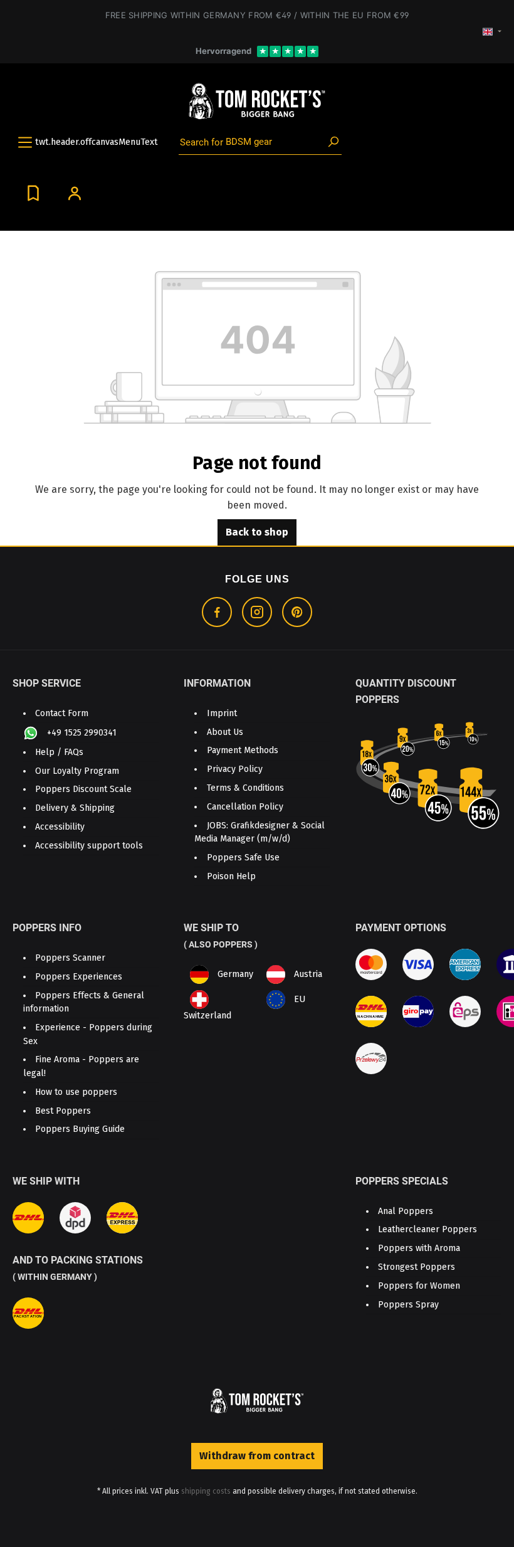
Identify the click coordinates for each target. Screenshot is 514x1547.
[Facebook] (217, 612)
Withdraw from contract (257, 1456)
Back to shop (257, 532)
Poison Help (231, 876)
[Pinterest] (297, 612)
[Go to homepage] (257, 101)
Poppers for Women (419, 1285)
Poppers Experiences (78, 976)
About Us (225, 732)
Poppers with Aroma (419, 1248)
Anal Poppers (405, 1211)
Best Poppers (63, 1111)
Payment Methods (242, 750)
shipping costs (206, 1491)
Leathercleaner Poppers (427, 1229)
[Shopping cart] (102, 187)
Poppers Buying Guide (80, 1129)
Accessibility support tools (89, 845)
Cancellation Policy (245, 806)
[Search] (333, 142)
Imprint (222, 713)
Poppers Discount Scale (83, 789)
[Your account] (74, 193)
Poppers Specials (401, 1181)
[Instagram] (257, 612)
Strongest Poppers (416, 1267)
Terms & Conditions (245, 788)
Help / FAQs (59, 752)
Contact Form (61, 713)
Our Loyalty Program (77, 771)
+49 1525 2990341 (81, 732)
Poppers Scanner (70, 958)
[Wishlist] (33, 193)
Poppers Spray (408, 1304)
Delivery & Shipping (75, 808)
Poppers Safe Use (243, 857)
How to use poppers (76, 1092)
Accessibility (60, 826)
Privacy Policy (235, 769)
